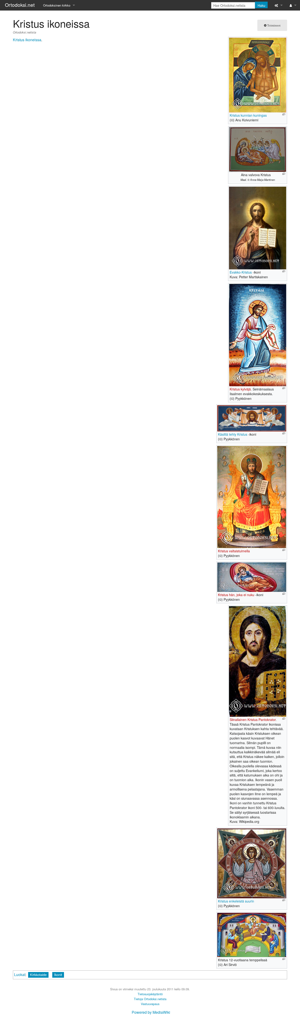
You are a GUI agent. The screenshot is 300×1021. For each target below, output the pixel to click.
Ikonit (58, 974)
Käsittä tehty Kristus (232, 434)
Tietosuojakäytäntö (150, 994)
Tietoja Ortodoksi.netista (150, 999)
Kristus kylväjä (240, 389)
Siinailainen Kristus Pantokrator (253, 719)
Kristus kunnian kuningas (248, 115)
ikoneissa (33, 39)
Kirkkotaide (38, 974)
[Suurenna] (283, 114)
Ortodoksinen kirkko (56, 5)
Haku (261, 5)
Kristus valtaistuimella (234, 551)
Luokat (19, 974)
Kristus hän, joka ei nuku (236, 594)
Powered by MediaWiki (151, 1012)
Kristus (18, 39)
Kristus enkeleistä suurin (236, 901)
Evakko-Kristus (241, 272)
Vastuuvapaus (150, 1004)
